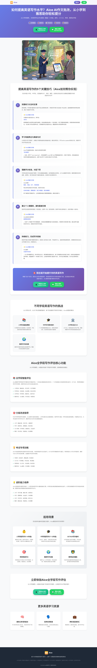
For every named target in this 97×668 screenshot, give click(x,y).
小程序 (84, 2)
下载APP (77, 2)
